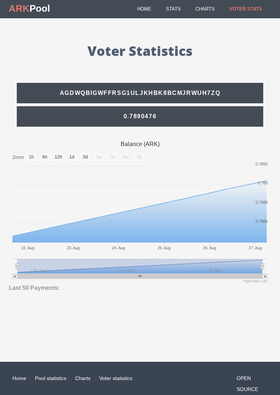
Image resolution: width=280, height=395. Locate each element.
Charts (205, 9)
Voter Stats (245, 9)
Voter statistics (115, 378)
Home (144, 9)
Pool (29, 8)
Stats (173, 9)
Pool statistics (50, 378)
